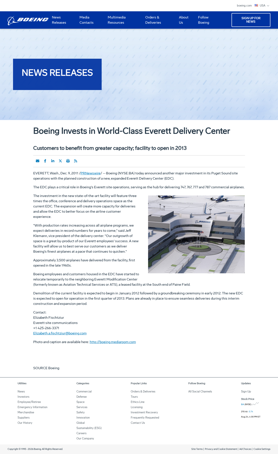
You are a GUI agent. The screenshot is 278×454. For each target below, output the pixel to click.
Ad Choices (245, 449)
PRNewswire (91, 173)
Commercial (84, 391)
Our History (25, 422)
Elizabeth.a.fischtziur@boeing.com (60, 333)
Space (80, 402)
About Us (182, 21)
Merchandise (26, 412)
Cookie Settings (261, 449)
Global (80, 422)
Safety (80, 412)
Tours (134, 396)
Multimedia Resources (115, 21)
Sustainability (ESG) (89, 428)
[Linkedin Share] (53, 161)
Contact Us (138, 422)
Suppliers (24, 417)
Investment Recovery (144, 412)
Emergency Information (32, 407)
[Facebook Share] (45, 161)
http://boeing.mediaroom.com (113, 342)
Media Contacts (86, 20)
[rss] (75, 161)
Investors (23, 396)
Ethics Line (137, 402)
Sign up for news (251, 19)
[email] (37, 161)
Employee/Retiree (29, 402)
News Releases (59, 20)
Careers (81, 433)
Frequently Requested (145, 417)
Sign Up (246, 391)
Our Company (85, 438)
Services (81, 407)
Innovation (83, 417)
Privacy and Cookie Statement (221, 449)
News (21, 391)
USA (263, 5)
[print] (68, 161)
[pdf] (83, 161)
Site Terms (197, 449)
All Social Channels (200, 391)
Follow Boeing (203, 20)
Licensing (137, 407)
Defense (81, 396)
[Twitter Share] (60, 161)
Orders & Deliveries (151, 21)
